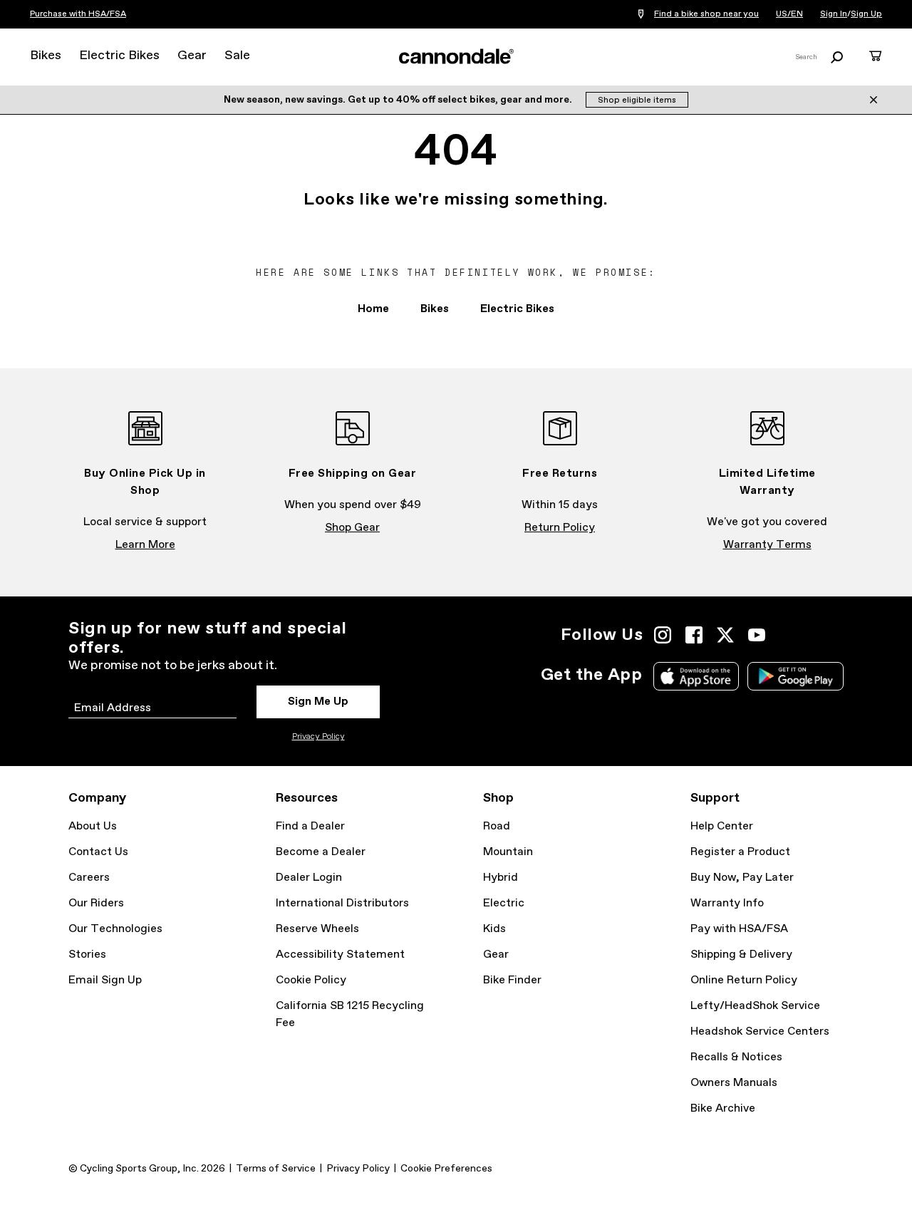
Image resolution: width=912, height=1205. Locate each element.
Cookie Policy (311, 980)
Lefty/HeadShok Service (755, 1005)
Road (496, 826)
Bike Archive (722, 1108)
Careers (89, 877)
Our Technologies (115, 928)
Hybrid (500, 877)
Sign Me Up (318, 701)
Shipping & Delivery (741, 954)
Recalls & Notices (736, 1057)
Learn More (145, 544)
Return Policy (559, 527)
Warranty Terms (767, 544)
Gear (192, 55)
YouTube (756, 634)
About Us (92, 826)
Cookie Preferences (446, 1168)
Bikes (45, 55)
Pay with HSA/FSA (739, 928)
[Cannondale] (456, 56)
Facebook (694, 634)
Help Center (721, 826)
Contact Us (98, 851)
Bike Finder (512, 980)
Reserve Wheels (317, 928)
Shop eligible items (637, 100)
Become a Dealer (321, 851)
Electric (503, 903)
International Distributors (342, 903)
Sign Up (866, 14)
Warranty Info (727, 903)
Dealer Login (309, 877)
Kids (494, 928)
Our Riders (96, 903)
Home (373, 308)
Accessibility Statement (340, 954)
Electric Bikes (119, 55)
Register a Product (740, 851)
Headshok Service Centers (759, 1031)
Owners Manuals (733, 1082)
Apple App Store (696, 676)
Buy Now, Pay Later (742, 877)
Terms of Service (276, 1168)
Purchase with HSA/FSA (78, 14)
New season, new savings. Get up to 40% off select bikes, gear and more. (399, 99)
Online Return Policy (743, 980)
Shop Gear (352, 527)
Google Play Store (795, 676)
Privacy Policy (318, 737)
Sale (237, 55)
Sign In (833, 14)
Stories (87, 954)
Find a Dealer (310, 826)
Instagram (662, 634)
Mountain (508, 851)
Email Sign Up (105, 980)
